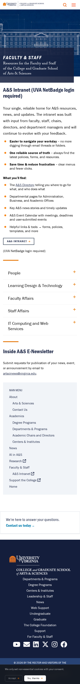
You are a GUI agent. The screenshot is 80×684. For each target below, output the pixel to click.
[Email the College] (26, 645)
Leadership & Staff (40, 596)
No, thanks (33, 678)
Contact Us (20, 409)
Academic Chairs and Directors (33, 435)
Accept (12, 678)
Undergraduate (40, 613)
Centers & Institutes (26, 442)
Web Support (40, 608)
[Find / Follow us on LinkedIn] (36, 645)
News (13, 448)
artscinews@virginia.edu (19, 373)
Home (13, 486)
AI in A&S (15, 455)
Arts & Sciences (23, 403)
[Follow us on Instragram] (54, 645)
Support (40, 631)
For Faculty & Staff (40, 636)
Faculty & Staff (19, 467)
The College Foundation (40, 625)
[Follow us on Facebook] (64, 645)
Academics (16, 416)
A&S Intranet (17, 241)
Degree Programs (24, 422)
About (13, 397)
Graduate (40, 619)
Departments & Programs (30, 429)
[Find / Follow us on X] (45, 645)
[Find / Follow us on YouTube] (16, 645)
